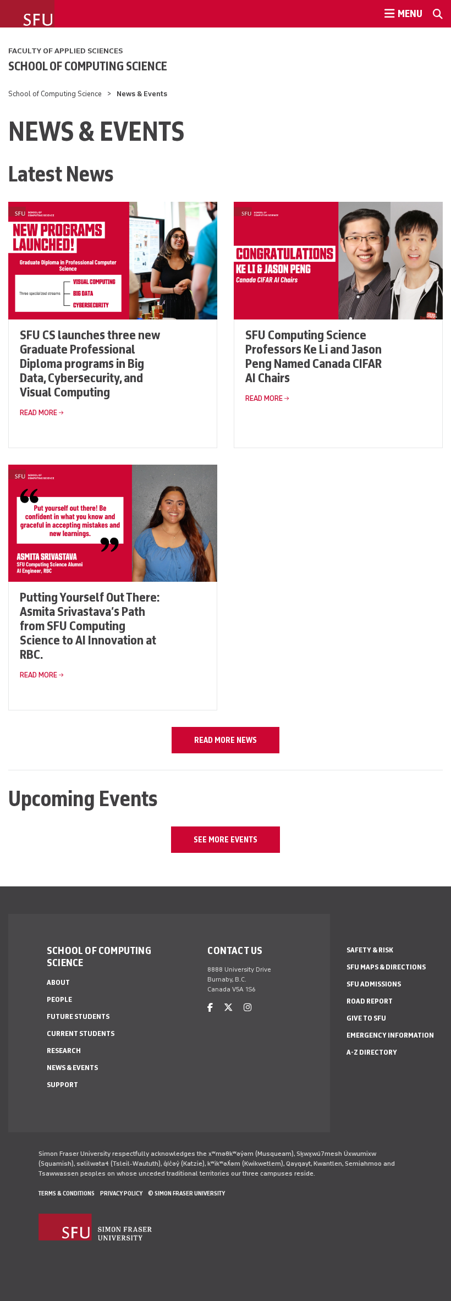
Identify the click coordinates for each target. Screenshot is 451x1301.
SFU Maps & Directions (386, 967)
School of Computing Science (87, 66)
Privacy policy (121, 1193)
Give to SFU (366, 1018)
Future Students (78, 1016)
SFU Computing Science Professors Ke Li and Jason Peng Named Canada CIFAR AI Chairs (313, 356)
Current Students (80, 1033)
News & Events (72, 1067)
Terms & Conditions (66, 1193)
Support (62, 1084)
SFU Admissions (373, 984)
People (59, 999)
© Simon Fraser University (186, 1193)
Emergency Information (390, 1035)
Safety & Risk (369, 950)
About (58, 982)
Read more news (225, 740)
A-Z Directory (371, 1052)
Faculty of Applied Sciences (65, 51)
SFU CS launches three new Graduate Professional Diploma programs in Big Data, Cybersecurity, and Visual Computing (90, 363)
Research (64, 1050)
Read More (38, 413)
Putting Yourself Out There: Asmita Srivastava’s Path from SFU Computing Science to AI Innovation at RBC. (90, 625)
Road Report (369, 1001)
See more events (225, 840)
